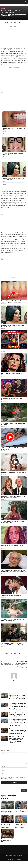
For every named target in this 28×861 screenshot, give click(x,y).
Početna (6, 855)
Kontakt (10, 855)
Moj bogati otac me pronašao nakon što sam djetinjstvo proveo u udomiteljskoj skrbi (17, 714)
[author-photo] (14, 679)
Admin (3, 17)
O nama (14, 855)
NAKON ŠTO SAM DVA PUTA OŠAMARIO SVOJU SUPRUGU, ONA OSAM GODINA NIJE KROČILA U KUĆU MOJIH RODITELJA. (17, 740)
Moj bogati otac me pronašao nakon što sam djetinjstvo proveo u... (7, 826)
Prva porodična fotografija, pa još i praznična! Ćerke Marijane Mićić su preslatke (7, 663)
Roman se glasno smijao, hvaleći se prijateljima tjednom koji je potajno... (20, 826)
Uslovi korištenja (11, 857)
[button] (2, 2)
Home (2, 4)
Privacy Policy (19, 855)
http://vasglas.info (14, 682)
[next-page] (4, 746)
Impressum (18, 857)
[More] (19, 22)
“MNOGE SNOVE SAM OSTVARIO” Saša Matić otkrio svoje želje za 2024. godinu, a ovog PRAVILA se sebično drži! (20, 664)
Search (2, 788)
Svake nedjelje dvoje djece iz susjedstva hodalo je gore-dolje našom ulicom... (7, 811)
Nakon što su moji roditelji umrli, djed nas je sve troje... (7, 840)
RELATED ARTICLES (6, 691)
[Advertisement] (14, 36)
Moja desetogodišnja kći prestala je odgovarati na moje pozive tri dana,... (20, 811)
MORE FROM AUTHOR (17, 691)
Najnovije (6, 4)
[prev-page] (2, 746)
